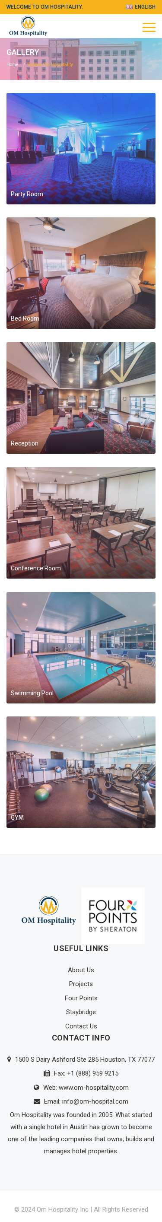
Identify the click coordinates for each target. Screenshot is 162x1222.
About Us (81, 970)
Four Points (81, 998)
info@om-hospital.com (95, 1101)
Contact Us (81, 1026)
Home (12, 64)
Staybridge (81, 1012)
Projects (81, 984)
